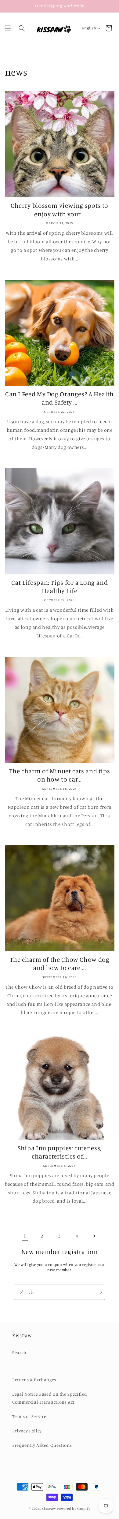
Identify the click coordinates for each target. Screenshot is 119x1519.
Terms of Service (29, 1416)
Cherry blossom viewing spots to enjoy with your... (59, 209)
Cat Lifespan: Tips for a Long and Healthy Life (59, 586)
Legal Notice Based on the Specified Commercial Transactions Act (49, 1398)
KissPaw (48, 1508)
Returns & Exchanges (34, 1379)
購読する (99, 1292)
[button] (8, 28)
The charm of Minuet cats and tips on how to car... (59, 775)
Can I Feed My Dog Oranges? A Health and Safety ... (59, 398)
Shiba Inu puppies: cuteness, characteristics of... (59, 1152)
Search (19, 1352)
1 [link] (24, 1236)
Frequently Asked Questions (42, 1445)
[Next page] (94, 1236)
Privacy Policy (27, 1430)
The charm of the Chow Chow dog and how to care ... (60, 963)
